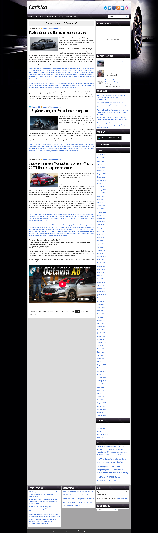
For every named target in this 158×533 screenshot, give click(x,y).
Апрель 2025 (101, 206)
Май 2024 (100, 241)
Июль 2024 (100, 234)
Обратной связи (122, 498)
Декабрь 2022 (101, 295)
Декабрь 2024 (101, 218)
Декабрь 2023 (101, 256)
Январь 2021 (101, 368)
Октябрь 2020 (101, 377)
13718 (62, 311)
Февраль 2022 (101, 326)
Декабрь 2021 (101, 333)
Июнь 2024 (100, 237)
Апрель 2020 (101, 396)
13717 (57, 311)
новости (102, 476)
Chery (117, 447)
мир (122, 470)
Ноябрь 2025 (101, 183)
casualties (111, 447)
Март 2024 (100, 247)
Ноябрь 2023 (101, 260)
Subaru (98, 462)
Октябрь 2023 (101, 263)
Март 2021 (100, 362)
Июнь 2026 (100, 161)
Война (99, 431)
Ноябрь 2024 (101, 221)
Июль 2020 (100, 387)
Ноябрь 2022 (101, 298)
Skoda (124, 459)
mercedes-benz (113, 455)
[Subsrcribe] (118, 9)
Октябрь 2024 (101, 225)
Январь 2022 (101, 330)
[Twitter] (110, 9)
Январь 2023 (101, 292)
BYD (106, 447)
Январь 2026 (101, 177)
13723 (87, 311)
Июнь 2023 (100, 276)
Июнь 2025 (100, 199)
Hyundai (100, 452)
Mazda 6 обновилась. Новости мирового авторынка (57, 32)
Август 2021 (101, 346)
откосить (113, 476)
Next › (42, 315)
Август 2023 (101, 269)
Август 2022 (101, 307)
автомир (117, 466)
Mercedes (105, 454)
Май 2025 (100, 202)
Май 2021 (100, 355)
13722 (82, 311)
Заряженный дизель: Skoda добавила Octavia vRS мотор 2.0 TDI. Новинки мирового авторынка (61, 165)
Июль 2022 (100, 311)
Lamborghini (113, 452)
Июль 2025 (100, 196)
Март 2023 (100, 285)
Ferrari (110, 449)
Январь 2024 (101, 253)
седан (119, 477)
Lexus (125, 452)
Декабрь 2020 (101, 371)
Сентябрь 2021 (101, 342)
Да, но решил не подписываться (62, 242)
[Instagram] (126, 9)
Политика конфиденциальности (46, 16)
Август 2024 (101, 231)
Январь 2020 (101, 406)
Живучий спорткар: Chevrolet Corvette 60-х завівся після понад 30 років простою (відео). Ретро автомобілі (111, 105)
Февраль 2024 (101, 250)
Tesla (107, 462)
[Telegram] (106, 9)
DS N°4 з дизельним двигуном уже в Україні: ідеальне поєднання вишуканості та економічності (111, 97)
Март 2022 (100, 323)
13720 (72, 311)
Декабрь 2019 (101, 409)
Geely (118, 449)
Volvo (109, 467)
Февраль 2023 (101, 288)
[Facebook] (114, 9)
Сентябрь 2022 (101, 304)
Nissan (107, 459)
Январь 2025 (101, 215)
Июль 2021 (100, 349)
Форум (61, 16)
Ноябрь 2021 (101, 336)
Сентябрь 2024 (101, 228)
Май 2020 (100, 393)
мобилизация (103, 472)
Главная (30, 16)
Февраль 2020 (101, 403)
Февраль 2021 (101, 365)
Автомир (45, 29)
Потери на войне (102, 438)
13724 (31, 315)
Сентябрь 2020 (101, 381)
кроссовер (117, 469)
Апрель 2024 (101, 244)
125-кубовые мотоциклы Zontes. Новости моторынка (58, 111)
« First (44, 311)
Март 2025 (100, 209)
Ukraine (119, 462)
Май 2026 (100, 164)
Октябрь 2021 (101, 339)
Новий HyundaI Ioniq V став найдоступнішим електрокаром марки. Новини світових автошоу (112, 118)
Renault (118, 459)
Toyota (112, 462)
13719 (66, 311)
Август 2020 (101, 384)
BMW (102, 446)
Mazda (99, 455)
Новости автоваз (102, 434)
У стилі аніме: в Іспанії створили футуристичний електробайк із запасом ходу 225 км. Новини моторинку (112, 112)
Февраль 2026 (101, 174)
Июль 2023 (100, 272)
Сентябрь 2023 (101, 266)
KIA (108, 452)
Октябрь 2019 (101, 416)
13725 (36, 315)
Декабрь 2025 (101, 180)
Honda (123, 449)
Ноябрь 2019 (101, 412)
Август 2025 (101, 193)
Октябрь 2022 (101, 301)
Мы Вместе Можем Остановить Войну (111, 81)
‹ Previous (50, 311)
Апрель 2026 (101, 167)
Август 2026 (101, 155)
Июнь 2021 (100, 352)
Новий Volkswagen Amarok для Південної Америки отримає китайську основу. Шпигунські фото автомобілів (112, 125)
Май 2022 (100, 317)
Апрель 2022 (101, 320)
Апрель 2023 (101, 282)
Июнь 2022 (100, 314)
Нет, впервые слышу (84, 242)
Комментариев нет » (55, 29)
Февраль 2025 (101, 212)
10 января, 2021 (36, 107)
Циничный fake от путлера (114, 71)
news (100, 458)
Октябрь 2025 (101, 186)
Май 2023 (100, 279)
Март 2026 (100, 171)
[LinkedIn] (122, 9)
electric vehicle (102, 449)
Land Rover (120, 452)
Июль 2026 (100, 158)
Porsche (113, 459)
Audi (98, 447)
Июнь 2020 (100, 390)
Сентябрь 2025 (101, 190)
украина (101, 480)
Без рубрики (101, 428)
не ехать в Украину (119, 472)
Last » (47, 315)
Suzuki (102, 462)
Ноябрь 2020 (101, 374)
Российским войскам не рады (115, 61)
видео (111, 470)
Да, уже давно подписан (40, 242)
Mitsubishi (120, 455)
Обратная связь (71, 16)
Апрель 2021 (101, 358)
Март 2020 (100, 400)
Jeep (105, 452)
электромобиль (111, 480)
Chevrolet (122, 447)
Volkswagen (102, 466)
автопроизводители (103, 470)
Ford (115, 449)
